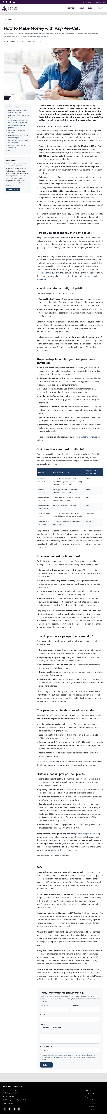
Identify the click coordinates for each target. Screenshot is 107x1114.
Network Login (87, 2)
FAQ (9, 151)
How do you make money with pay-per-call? (17, 111)
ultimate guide (46, 765)
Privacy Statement (8, 1103)
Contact (99, 8)
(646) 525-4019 (9, 1096)
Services (71, 8)
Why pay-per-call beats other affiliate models (18, 142)
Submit (46, 1065)
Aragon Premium (90, 1097)
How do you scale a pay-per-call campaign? (18, 137)
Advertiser (57, 1027)
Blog (90, 8)
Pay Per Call (91, 1094)
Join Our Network (99, 2)
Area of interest (46, 1046)
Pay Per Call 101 (48, 273)
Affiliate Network (90, 1091)
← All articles (8, 19)
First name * (44, 1005)
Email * (42, 1015)
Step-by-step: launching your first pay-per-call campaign (18, 121)
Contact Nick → (13, 189)
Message (43, 1032)
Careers (92, 1109)
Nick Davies (10, 41)
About (81, 8)
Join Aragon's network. (61, 374)
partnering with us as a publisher (62, 850)
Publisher (45, 1027)
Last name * (75, 1005)
